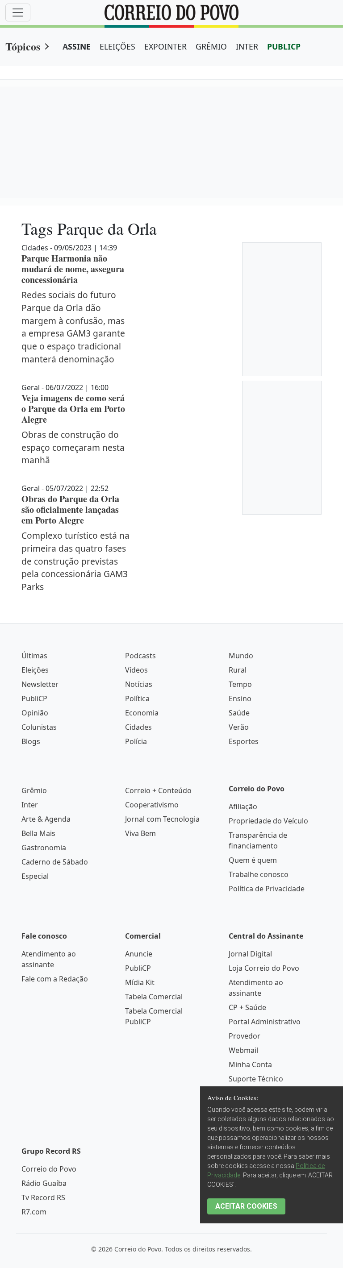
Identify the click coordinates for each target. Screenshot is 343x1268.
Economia (142, 713)
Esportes (244, 741)
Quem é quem (253, 860)
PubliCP (34, 698)
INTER (247, 46)
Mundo (241, 656)
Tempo (240, 684)
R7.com (33, 1212)
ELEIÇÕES (117, 46)
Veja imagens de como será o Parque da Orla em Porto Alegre (73, 408)
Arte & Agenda (46, 819)
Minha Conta (250, 1064)
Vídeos (136, 670)
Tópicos (22, 46)
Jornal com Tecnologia (162, 819)
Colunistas (39, 727)
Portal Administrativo (265, 1022)
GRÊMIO (211, 46)
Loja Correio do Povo (264, 968)
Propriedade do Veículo (268, 821)
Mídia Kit (140, 982)
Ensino (240, 698)
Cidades (138, 727)
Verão (239, 727)
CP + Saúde (247, 1007)
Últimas (34, 656)
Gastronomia (43, 847)
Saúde (239, 713)
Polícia (136, 741)
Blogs (30, 741)
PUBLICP (284, 46)
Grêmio (34, 790)
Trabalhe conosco (259, 874)
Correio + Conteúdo (158, 790)
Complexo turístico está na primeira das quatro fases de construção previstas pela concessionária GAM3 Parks (75, 561)
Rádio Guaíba (44, 1183)
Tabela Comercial (154, 997)
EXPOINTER (165, 46)
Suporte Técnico (256, 1079)
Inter (29, 805)
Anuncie (138, 954)
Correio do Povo (48, 1169)
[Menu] (17, 12)
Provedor (244, 1036)
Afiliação (243, 806)
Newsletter (40, 684)
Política (137, 698)
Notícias (138, 684)
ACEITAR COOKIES (246, 1206)
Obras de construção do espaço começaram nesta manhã (73, 447)
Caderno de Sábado (54, 862)
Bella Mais (38, 833)
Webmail (243, 1050)
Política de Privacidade (267, 889)
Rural (238, 670)
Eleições (35, 670)
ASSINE (77, 46)
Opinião (34, 713)
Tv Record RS (43, 1197)
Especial (35, 876)
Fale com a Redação (54, 979)
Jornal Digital (250, 954)
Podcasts (140, 656)
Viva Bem (140, 833)
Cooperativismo (152, 805)
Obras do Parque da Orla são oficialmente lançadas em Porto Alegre (70, 509)
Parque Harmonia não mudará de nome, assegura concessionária (72, 269)
